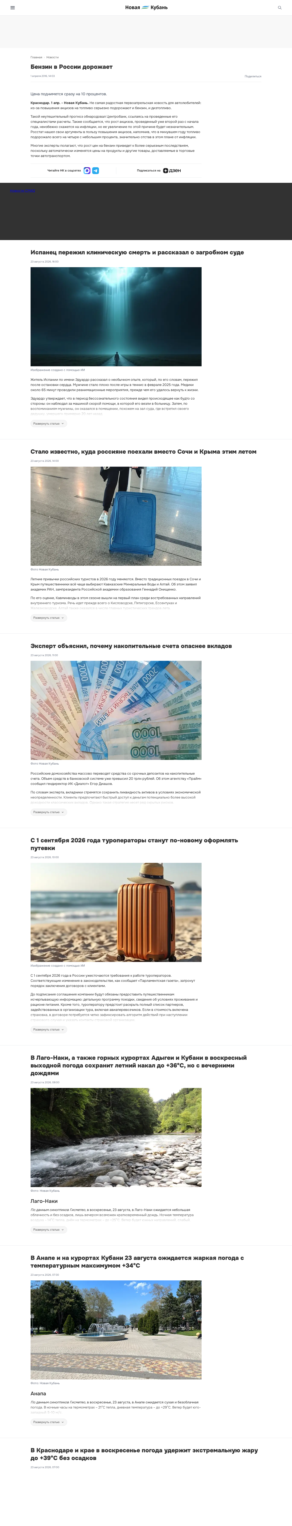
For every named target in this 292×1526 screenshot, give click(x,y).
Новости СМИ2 (22, 190)
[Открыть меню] (12, 7)
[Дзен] (172, 170)
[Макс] (87, 170)
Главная (36, 57)
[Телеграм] (95, 170)
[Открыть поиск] (280, 8)
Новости (52, 57)
